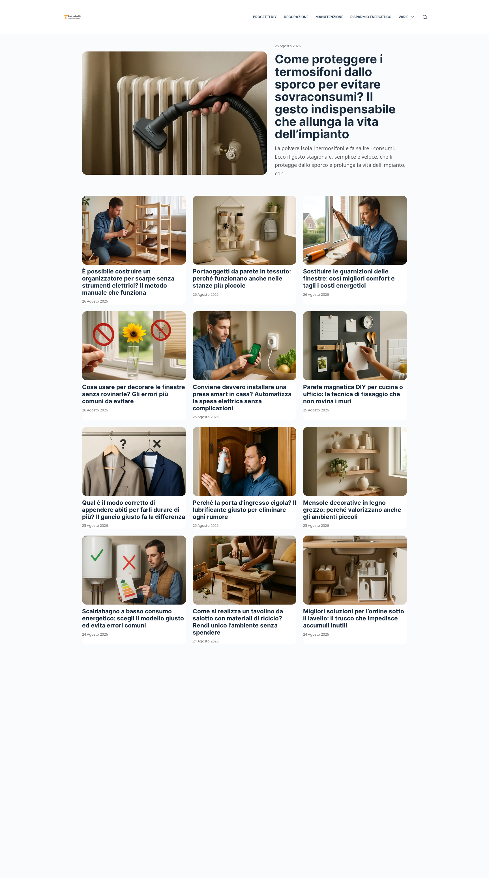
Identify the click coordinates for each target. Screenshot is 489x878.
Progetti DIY (265, 17)
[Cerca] (425, 17)
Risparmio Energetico (370, 17)
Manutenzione (329, 17)
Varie (403, 17)
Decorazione (296, 17)
